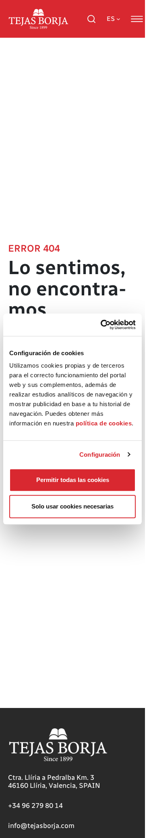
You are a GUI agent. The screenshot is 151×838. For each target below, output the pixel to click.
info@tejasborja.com (41, 826)
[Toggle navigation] (137, 19)
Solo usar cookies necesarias (72, 506)
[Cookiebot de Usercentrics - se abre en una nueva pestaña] (102, 324)
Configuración (99, 454)
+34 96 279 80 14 (35, 805)
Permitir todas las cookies (72, 479)
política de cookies (104, 423)
